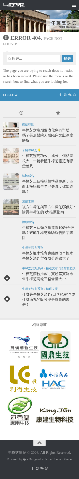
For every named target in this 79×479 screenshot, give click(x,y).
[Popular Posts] (58, 113)
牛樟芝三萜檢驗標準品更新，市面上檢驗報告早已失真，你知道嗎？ (47, 186)
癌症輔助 (28, 124)
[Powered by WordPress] (24, 459)
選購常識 (28, 201)
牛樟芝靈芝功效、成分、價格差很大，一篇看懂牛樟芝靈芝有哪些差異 (47, 161)
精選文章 (52, 268)
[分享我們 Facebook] (60, 95)
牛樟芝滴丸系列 (32, 247)
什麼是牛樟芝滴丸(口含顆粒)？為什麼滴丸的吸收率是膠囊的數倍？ (49, 299)
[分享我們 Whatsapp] (74, 95)
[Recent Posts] (21, 113)
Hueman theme (62, 459)
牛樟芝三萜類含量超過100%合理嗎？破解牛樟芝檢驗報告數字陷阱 (48, 233)
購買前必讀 (68, 268)
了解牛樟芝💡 (31, 150)
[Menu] (74, 5)
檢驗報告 (28, 175)
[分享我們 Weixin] (69, 95)
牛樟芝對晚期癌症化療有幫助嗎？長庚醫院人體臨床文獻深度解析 (47, 135)
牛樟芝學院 (14, 5)
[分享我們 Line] (65, 95)
